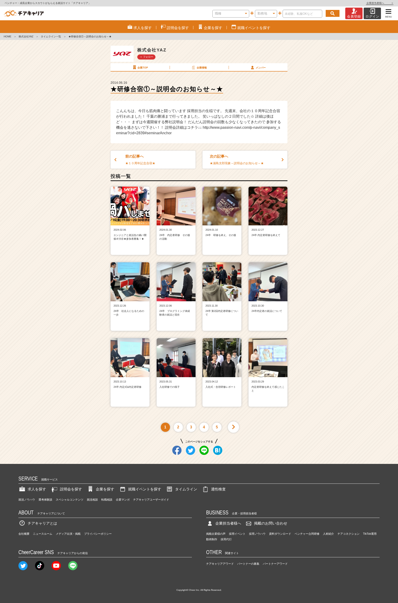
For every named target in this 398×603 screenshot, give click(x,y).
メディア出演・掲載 (68, 533)
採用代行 (226, 539)
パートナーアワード (275, 563)
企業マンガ (123, 499)
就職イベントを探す (144, 489)
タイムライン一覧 (51, 36)
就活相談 (92, 499)
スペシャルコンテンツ (69, 499)
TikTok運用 (370, 533)
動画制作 (211, 539)
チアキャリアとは (42, 523)
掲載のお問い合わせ (270, 523)
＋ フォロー (146, 56)
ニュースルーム (42, 533)
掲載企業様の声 (215, 533)
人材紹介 (328, 533)
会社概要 (23, 533)
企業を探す (105, 489)
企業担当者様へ (379, 3)
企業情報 (202, 67)
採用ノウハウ (257, 533)
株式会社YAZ (26, 36)
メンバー (261, 67)
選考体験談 (45, 499)
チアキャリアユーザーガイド (151, 499)
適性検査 (218, 489)
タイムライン (186, 489)
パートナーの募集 (248, 563)
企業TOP (143, 67)
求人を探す (37, 489)
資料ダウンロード (280, 533)
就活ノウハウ (26, 499)
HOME (7, 36)
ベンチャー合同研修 (307, 533)
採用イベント (237, 533)
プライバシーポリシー (98, 533)
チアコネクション (348, 533)
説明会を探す (71, 489)
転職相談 (106, 499)
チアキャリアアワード (220, 563)
